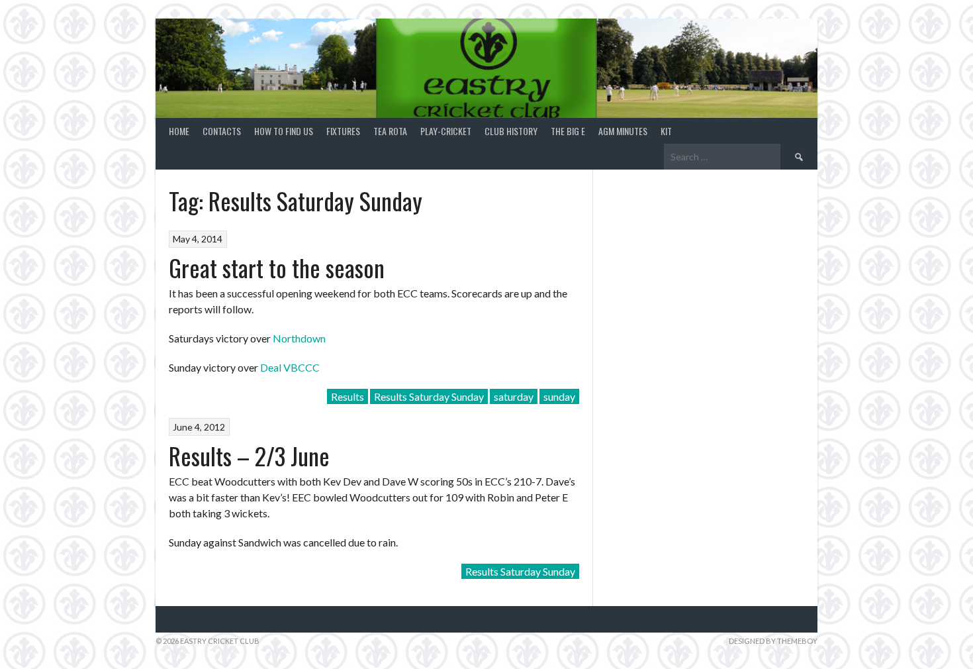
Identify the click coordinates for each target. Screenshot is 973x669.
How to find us (283, 131)
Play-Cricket (445, 131)
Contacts (222, 131)
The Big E (568, 131)
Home (179, 131)
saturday (513, 396)
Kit (666, 131)
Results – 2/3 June (249, 455)
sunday (559, 396)
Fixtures (343, 131)
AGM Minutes (622, 131)
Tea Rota (390, 131)
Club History (511, 131)
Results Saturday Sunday (429, 396)
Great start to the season (277, 267)
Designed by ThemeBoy (773, 641)
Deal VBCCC (290, 367)
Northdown (299, 338)
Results (347, 396)
